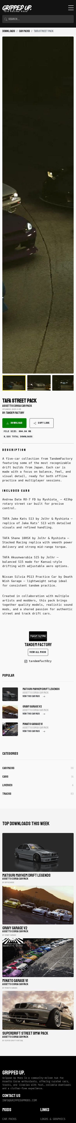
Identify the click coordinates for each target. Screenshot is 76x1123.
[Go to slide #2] (39, 383)
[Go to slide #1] (14, 383)
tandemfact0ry (40, 661)
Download (17, 423)
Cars (38, 777)
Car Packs (24, 31)
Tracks (38, 794)
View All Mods (38, 652)
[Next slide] (68, 205)
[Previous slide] (8, 205)
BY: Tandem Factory (13, 413)
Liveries (38, 785)
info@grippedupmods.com (19, 1100)
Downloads (8, 31)
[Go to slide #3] (64, 383)
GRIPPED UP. (13, 1073)
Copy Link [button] (43, 423)
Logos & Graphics (52, 1118)
